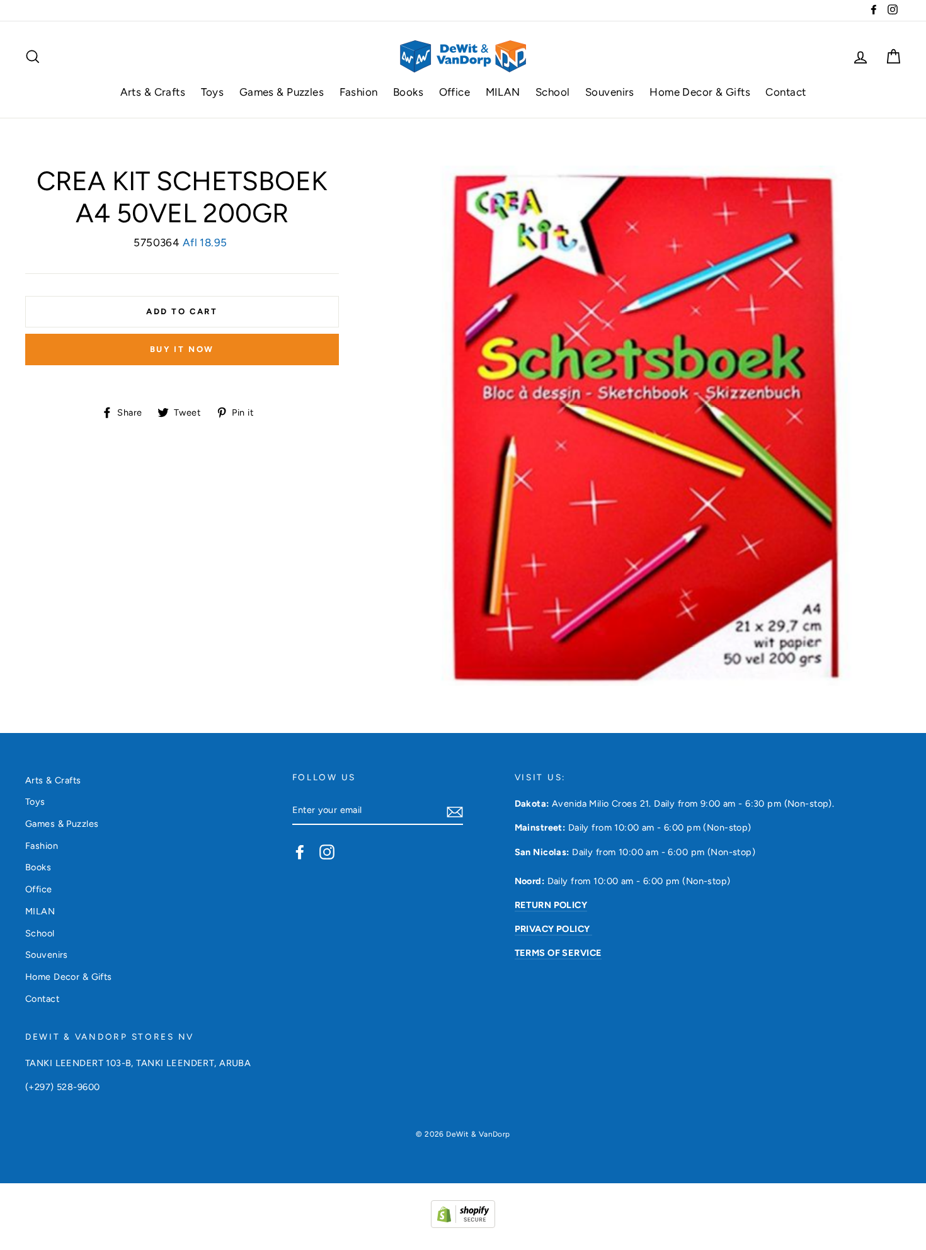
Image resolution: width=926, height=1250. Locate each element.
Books (408, 92)
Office (455, 92)
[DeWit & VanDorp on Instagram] (326, 851)
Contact (785, 92)
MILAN (503, 92)
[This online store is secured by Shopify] (463, 1224)
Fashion (359, 92)
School (552, 92)
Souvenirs (609, 92)
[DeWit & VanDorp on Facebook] (299, 851)
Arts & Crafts (153, 92)
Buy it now (182, 349)
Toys (212, 92)
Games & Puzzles (281, 92)
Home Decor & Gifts (699, 92)
